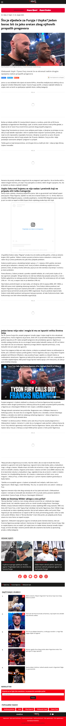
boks (19, 709)
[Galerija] (33, 49)
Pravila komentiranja (27, 718)
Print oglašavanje (58, 718)
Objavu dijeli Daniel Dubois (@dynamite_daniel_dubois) (33, 250)
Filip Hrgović (29, 709)
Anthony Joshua (9, 709)
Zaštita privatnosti (38, 718)
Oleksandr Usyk (42, 709)
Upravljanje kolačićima (33, 720)
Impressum (6, 718)
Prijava (33, 697)
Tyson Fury (54, 709)
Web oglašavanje (48, 718)
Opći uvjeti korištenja (15, 718)
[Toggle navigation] (2, 2)
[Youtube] (53, 714)
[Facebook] (51, 714)
